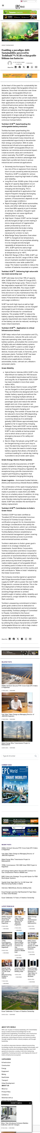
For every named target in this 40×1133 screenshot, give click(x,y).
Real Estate (5, 1077)
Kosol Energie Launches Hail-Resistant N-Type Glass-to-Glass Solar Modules (19, 893)
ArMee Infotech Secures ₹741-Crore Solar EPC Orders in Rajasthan (20, 686)
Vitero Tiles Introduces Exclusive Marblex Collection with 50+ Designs (14, 1124)
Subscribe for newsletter (10, 1100)
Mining (4, 1074)
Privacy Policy (6, 1092)
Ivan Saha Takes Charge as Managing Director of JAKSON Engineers (18, 715)
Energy (3, 45)
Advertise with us (7, 1097)
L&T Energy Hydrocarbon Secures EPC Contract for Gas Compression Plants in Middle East (19, 871)
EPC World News (19, 62)
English (24, 1)
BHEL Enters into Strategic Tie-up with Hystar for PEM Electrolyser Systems (20, 877)
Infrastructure (6, 1062)
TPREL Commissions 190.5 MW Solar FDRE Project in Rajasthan (19, 866)
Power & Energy (10, 45)
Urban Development (8, 1083)
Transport (5, 1080)
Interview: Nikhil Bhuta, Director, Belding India (17, 888)
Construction (6, 1065)
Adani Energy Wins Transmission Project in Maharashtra (16, 744)
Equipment (5, 1071)
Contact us (5, 1095)
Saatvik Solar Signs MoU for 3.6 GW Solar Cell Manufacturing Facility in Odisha (17, 883)
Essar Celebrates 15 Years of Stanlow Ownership (18, 898)
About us (4, 1089)
